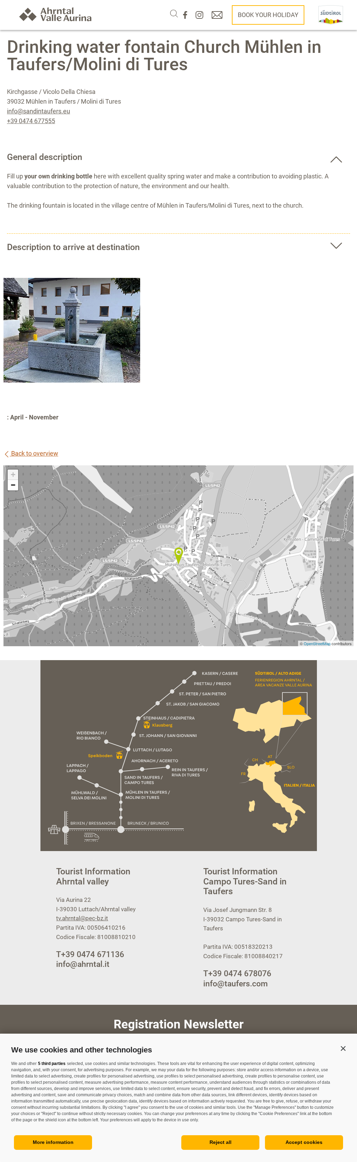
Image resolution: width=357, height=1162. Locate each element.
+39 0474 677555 (31, 121)
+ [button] (13, 474)
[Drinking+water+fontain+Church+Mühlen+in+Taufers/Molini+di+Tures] (178, 555)
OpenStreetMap (318, 643)
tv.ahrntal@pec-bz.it (82, 918)
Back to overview (34, 453)
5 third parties (52, 1063)
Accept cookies (304, 1142)
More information (53, 1142)
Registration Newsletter (179, 1024)
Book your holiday (268, 14)
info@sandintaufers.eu (38, 111)
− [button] (13, 485)
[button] (343, 1048)
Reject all (220, 1142)
